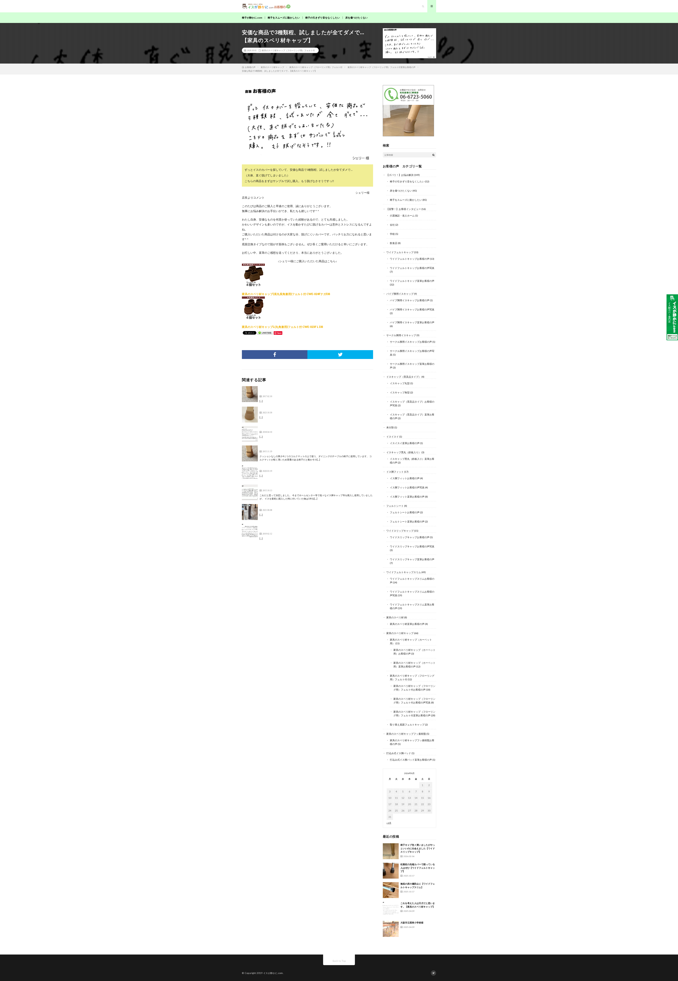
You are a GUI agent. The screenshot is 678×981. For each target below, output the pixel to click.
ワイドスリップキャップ (400, 530)
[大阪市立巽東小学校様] (391, 929)
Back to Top (339, 960)
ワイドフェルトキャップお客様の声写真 (412, 267)
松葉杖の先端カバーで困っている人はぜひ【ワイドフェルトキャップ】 (417, 868)
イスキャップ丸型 (400, 383)
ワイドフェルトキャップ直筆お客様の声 (412, 280)
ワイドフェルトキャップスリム (403, 572)
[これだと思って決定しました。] (250, 492)
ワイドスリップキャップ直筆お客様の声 (412, 559)
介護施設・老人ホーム (402, 215)
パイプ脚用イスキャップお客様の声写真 (412, 309)
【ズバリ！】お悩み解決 (400, 174)
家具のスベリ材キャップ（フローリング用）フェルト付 (288, 50)
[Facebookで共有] (274, 354)
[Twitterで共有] (340, 354)
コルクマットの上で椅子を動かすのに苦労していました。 (296, 447)
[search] (433, 154)
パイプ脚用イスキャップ (400, 293)
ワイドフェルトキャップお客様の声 (409, 258)
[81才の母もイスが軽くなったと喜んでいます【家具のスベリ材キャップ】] (250, 415)
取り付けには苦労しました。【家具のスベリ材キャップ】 (296, 428)
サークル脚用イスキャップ (401, 335)
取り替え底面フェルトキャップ (407, 724)
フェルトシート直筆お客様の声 (407, 521)
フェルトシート (395, 505)
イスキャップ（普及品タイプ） (403, 376)
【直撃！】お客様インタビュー (403, 208)
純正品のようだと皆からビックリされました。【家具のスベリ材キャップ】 (308, 506)
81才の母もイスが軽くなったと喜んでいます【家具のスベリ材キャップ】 (306, 408)
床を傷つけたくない (356, 17)
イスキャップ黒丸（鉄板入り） (403, 452)
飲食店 (393, 243)
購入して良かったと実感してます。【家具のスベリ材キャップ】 (300, 467)
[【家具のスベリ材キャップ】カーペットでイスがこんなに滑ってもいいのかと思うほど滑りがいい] (250, 394)
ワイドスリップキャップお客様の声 (409, 537)
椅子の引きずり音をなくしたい (322, 17)
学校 (392, 233)
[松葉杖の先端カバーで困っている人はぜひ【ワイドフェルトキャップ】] (391, 871)
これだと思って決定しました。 (279, 486)
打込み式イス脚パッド (398, 753)
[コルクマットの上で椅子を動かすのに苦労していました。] (250, 453)
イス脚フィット (395, 471)
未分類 (390, 427)
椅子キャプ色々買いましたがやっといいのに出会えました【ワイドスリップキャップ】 (417, 848)
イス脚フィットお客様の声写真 (407, 487)
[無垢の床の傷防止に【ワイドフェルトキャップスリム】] (391, 890)
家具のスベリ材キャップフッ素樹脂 (406, 733)
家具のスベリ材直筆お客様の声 (407, 623)
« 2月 (388, 823)
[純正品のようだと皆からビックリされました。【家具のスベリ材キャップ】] (250, 512)
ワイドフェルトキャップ (400, 252)
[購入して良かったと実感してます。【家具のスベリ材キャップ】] (250, 473)
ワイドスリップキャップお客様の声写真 (412, 546)
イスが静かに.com (273, 973)
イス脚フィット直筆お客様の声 (407, 496)
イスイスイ (392, 436)
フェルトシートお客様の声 (405, 512)
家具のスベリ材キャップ (400, 633)
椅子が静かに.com (252, 17)
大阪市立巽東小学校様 (411, 922)
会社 (392, 224)
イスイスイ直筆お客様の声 (405, 443)
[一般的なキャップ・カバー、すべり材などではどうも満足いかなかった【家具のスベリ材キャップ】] (250, 531)
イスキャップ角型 (400, 392)
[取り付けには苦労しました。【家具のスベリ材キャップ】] (250, 434)
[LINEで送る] (265, 332)
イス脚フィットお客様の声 (405, 478)
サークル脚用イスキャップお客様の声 (411, 341)
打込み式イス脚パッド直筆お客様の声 (411, 759)
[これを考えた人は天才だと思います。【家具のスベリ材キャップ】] (391, 909)
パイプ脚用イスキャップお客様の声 (409, 300)
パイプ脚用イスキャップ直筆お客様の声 (412, 322)
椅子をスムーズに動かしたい (284, 17)
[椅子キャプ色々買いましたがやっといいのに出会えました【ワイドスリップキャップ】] (391, 851)
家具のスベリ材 (395, 617)
